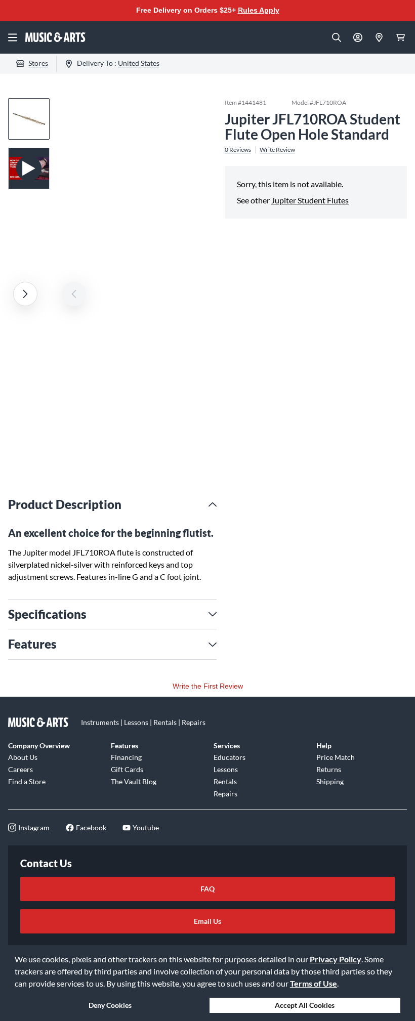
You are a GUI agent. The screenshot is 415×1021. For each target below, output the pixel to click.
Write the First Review (208, 686)
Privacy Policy (335, 959)
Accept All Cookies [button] (305, 1005)
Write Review (277, 149)
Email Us (207, 921)
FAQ (207, 888)
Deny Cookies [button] (110, 1005)
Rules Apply (258, 10)
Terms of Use (313, 983)
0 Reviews (238, 149)
